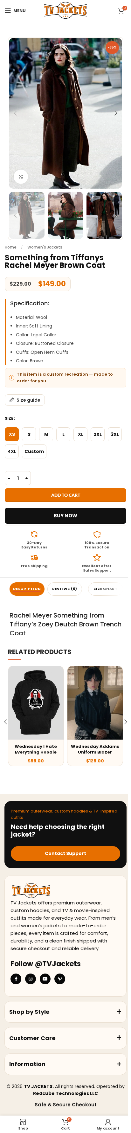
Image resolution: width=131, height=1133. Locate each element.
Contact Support (65, 853)
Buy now (65, 515)
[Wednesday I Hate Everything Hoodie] (36, 703)
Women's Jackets (44, 247)
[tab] (27, 589)
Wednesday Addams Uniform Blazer (95, 749)
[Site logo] (65, 10)
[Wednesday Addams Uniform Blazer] (95, 703)
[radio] (12, 434)
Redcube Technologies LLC (65, 1093)
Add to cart (65, 495)
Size (9, 418)
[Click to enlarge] (21, 177)
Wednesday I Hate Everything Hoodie (36, 749)
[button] (15, 113)
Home (11, 247)
